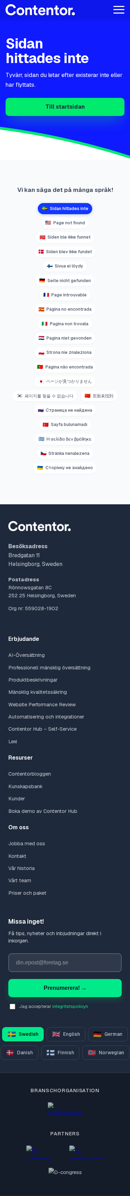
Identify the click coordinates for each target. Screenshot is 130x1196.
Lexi (12, 741)
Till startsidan (65, 106)
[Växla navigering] (118, 10)
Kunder (16, 798)
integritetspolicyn (70, 1006)
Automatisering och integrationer (46, 717)
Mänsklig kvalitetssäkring (37, 692)
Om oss (18, 827)
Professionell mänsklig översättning (49, 668)
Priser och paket (27, 893)
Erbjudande (23, 639)
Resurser (20, 757)
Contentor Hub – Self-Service (42, 729)
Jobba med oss (26, 843)
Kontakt (17, 856)
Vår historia (21, 868)
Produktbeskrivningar (33, 680)
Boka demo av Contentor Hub (42, 811)
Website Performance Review (42, 704)
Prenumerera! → (65, 988)
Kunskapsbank (25, 786)
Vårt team (19, 880)
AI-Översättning (26, 655)
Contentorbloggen (29, 774)
